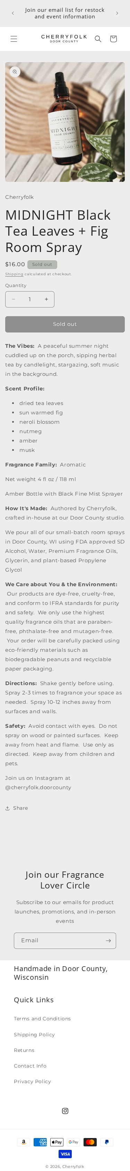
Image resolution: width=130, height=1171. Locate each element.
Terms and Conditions (42, 1019)
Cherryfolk (73, 1166)
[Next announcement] (117, 13)
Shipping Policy (34, 1034)
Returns (24, 1050)
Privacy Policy (32, 1081)
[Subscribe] (108, 941)
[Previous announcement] (12, 13)
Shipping (14, 274)
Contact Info (30, 1066)
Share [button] (20, 808)
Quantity (15, 285)
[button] (13, 39)
